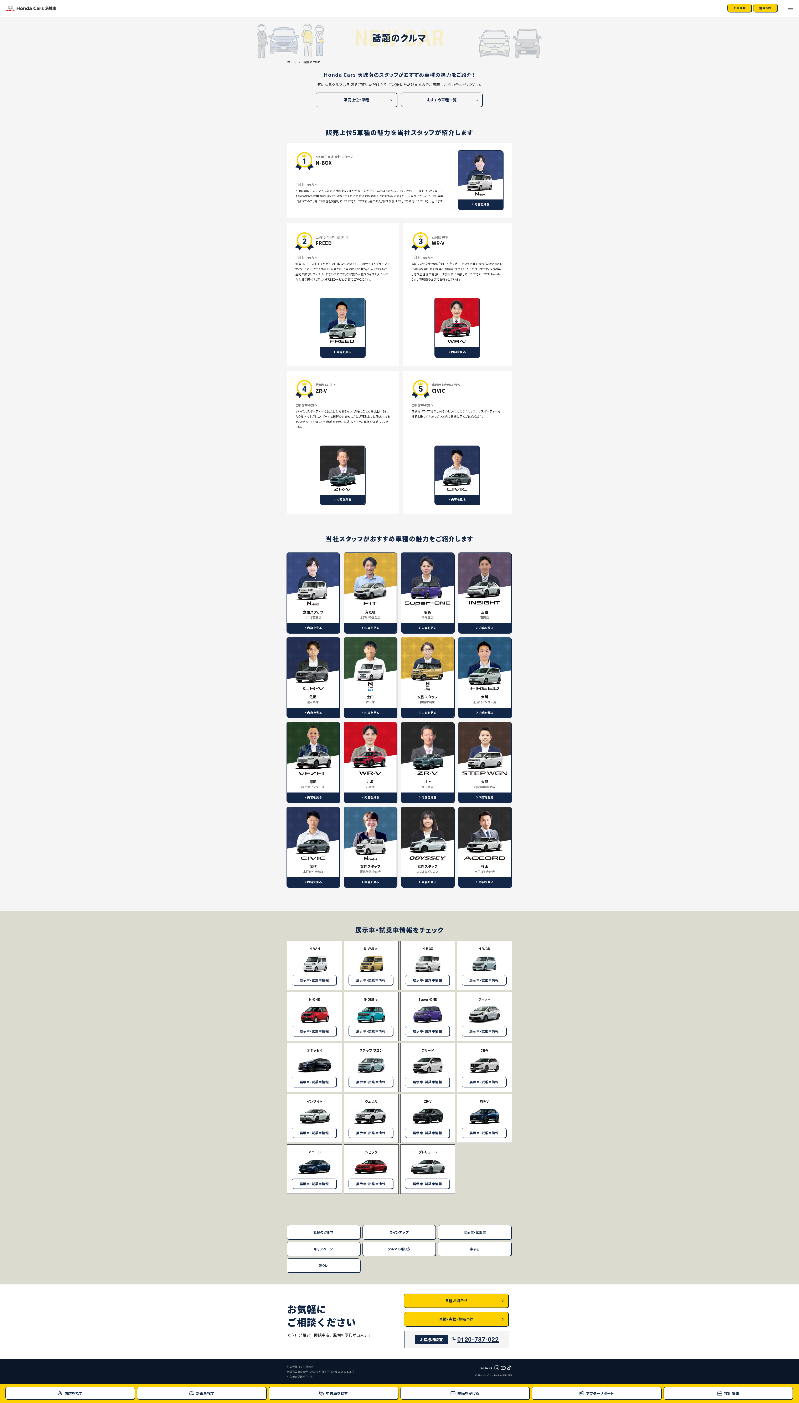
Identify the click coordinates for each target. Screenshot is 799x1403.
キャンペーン (323, 1248)
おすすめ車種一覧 (442, 99)
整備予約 (765, 8)
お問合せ (740, 8)
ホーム (291, 62)
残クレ (323, 1265)
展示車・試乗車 (475, 1232)
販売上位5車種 (356, 99)
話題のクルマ (323, 1232)
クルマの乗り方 (399, 1248)
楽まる (474, 1248)
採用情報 (731, 1393)
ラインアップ (399, 1232)
